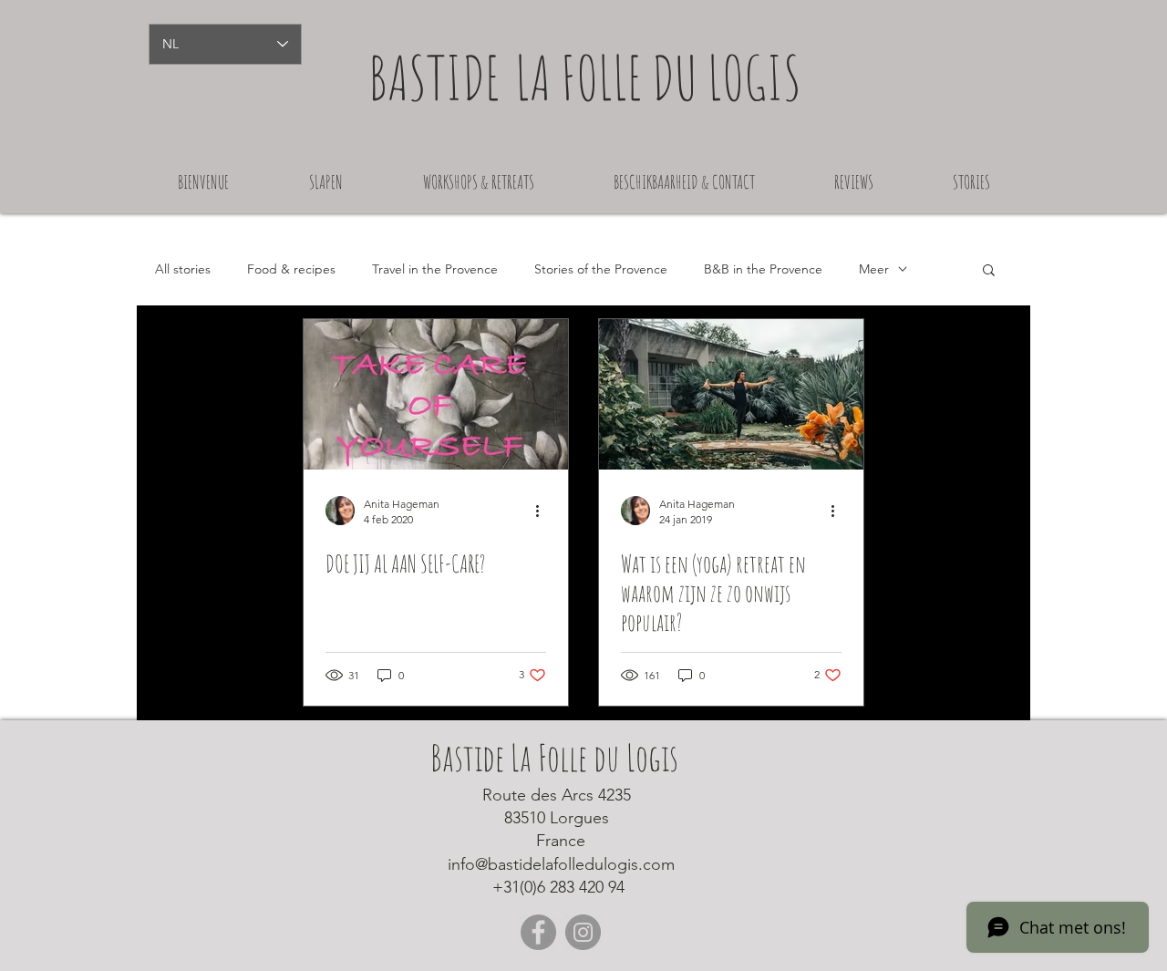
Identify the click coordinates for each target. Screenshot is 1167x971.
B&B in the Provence (763, 269)
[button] (988, 271)
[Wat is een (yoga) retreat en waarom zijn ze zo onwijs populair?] (731, 394)
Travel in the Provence (435, 269)
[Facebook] (538, 932)
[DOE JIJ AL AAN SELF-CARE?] (436, 394)
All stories (183, 269)
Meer (874, 269)
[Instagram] (583, 932)
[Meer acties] (543, 511)
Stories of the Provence (600, 269)
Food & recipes (291, 269)
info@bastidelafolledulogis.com (561, 864)
